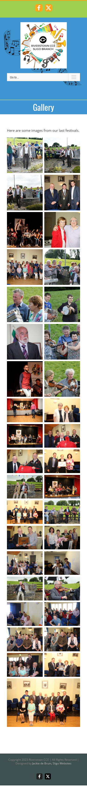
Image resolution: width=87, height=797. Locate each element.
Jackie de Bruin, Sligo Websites (51, 763)
